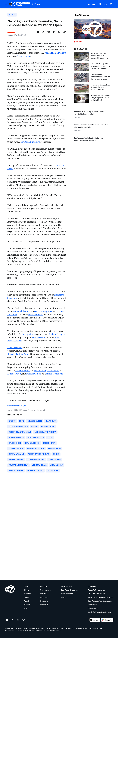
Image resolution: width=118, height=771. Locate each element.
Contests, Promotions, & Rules (99, 612)
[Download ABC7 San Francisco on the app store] (94, 620)
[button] (5, 4)
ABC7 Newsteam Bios (96, 594)
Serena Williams (20, 311)
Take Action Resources (69, 590)
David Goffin (53, 370)
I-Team (63, 597)
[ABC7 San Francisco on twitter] (12, 620)
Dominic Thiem (33, 373)
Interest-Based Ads (81, 628)
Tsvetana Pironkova (30, 141)
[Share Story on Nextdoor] (54, 32)
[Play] (92, 29)
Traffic (26, 597)
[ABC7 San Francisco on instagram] (18, 620)
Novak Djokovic (14, 347)
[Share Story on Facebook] (38, 32)
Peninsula (44, 601)
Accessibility (92, 605)
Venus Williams (35, 314)
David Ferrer (40, 370)
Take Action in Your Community (100, 601)
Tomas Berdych (22, 370)
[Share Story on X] (43, 32)
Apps (26, 608)
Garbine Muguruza (43, 311)
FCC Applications (10, 630)
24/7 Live (36, 4)
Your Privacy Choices (21, 628)
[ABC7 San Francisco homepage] (19, 4)
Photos (27, 605)
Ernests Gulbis (14, 373)
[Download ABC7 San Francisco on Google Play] (107, 620)
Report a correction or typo (16, 406)
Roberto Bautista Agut (17, 353)
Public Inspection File (95, 628)
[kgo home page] (10, 589)
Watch (26, 601)
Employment (93, 608)
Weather (27, 594)
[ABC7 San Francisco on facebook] (7, 620)
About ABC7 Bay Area (96, 590)
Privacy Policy (9, 628)
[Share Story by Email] (59, 32)
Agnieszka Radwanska (55, 52)
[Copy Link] (64, 32)
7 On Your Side (67, 594)
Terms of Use (69, 628)
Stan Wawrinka (39, 337)
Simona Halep (23, 55)
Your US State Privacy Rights (54, 628)
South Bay (44, 597)
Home (26, 590)
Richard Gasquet (57, 334)
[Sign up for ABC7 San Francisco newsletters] (23, 620)
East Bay (43, 594)
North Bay (44, 605)
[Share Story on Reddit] (49, 32)
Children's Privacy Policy (37, 628)
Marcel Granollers (54, 373)
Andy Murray (29, 334)
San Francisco (45, 590)
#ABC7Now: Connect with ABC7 (100, 597)
